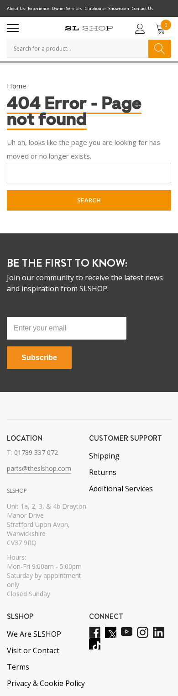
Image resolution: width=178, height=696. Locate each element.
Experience (38, 8)
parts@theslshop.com (39, 468)
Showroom (119, 8)
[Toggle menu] (13, 28)
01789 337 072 (36, 452)
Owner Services (67, 8)
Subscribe (39, 357)
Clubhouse (95, 8)
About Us (16, 8)
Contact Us (142, 8)
